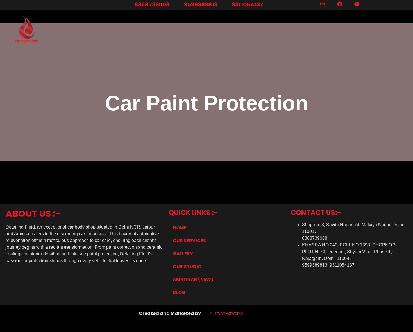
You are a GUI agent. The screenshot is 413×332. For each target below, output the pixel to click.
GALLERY (183, 253)
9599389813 (200, 4)
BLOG (179, 292)
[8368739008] (128, 5)
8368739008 (152, 4)
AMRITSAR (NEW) (193, 279)
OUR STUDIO (187, 266)
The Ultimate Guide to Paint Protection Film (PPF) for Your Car (81, 176)
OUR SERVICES (189, 241)
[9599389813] (178, 5)
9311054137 (247, 4)
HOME (180, 228)
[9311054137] (226, 5)
